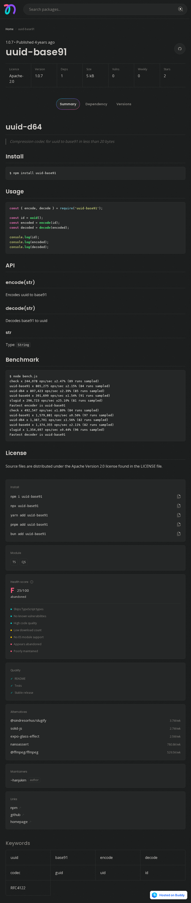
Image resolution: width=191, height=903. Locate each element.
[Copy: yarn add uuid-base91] (179, 515)
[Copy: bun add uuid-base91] (179, 534)
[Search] (179, 9)
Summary (68, 104)
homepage (21, 821)
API (10, 265)
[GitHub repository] (179, 48)
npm (15, 807)
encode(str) (20, 282)
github (17, 814)
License (16, 453)
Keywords (18, 843)
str (8, 332)
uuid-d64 (24, 127)
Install (15, 156)
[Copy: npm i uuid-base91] (179, 496)
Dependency (96, 104)
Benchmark (22, 360)
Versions (123, 104)
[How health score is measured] (32, 582)
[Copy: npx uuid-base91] (179, 506)
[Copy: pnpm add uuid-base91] (179, 524)
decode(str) (20, 308)
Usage (15, 191)
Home (10, 29)
